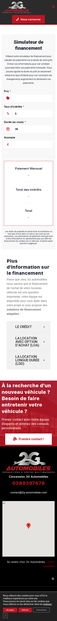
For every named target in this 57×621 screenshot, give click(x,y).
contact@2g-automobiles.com (28, 492)
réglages (47, 604)
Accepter (10, 610)
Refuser (25, 610)
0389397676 (28, 483)
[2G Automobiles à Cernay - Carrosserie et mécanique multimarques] (16, 7)
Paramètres (41, 610)
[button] (28, 526)
